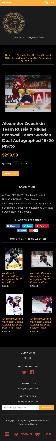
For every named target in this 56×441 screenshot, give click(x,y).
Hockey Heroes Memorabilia (36, 421)
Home (8, 55)
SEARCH (28, 358)
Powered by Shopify (28, 424)
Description (27, 187)
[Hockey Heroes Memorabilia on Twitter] (24, 373)
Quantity (6, 163)
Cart (51, 2)
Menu (9, 2)
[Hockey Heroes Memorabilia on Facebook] (32, 373)
